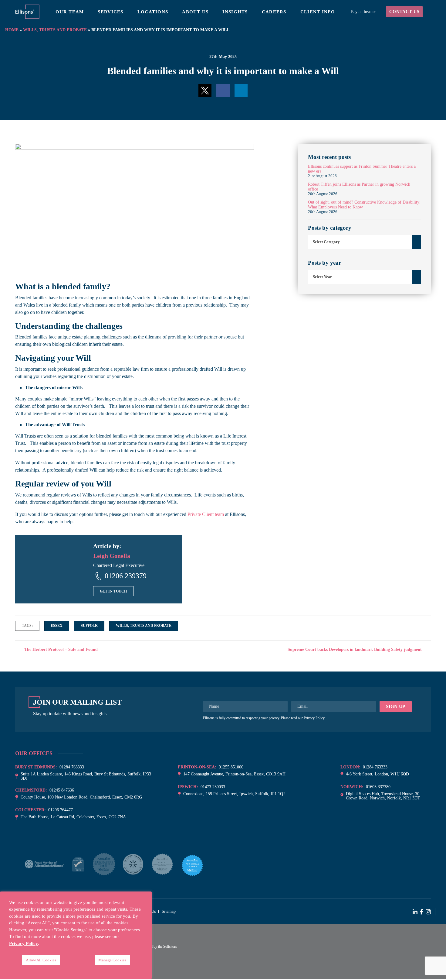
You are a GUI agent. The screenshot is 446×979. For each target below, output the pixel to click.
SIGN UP (395, 706)
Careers (274, 11)
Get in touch (113, 591)
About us (195, 11)
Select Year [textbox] (322, 277)
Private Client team (206, 514)
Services (110, 11)
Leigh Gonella (111, 555)
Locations (152, 11)
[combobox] (364, 242)
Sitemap (169, 911)
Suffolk (89, 625)
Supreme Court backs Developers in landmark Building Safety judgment (355, 649)
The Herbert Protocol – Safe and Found (60, 649)
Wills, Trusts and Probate (55, 29)
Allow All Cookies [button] (41, 960)
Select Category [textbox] (326, 242)
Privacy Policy (314, 718)
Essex (57, 625)
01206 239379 (126, 576)
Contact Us (404, 11)
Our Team (70, 11)
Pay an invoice (363, 11)
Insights (235, 11)
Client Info (317, 11)
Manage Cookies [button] (112, 960)
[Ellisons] (27, 11)
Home (12, 29)
